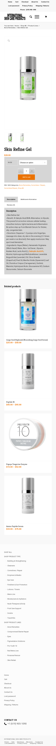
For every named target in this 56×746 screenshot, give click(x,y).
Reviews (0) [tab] (11, 205)
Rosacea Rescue (13, 655)
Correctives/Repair (10, 188)
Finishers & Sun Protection (17, 584)
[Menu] (35, 17)
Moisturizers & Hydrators (16, 599)
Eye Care (10, 580)
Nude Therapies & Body (16, 603)
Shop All (21, 188)
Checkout (7, 683)
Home (6, 675)
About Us (7, 688)
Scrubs (10, 613)
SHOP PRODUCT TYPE (12, 556)
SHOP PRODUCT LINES (12, 622)
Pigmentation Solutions (16, 641)
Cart (5, 679)
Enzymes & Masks (14, 575)
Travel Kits (11, 618)
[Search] (29, 17)
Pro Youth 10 (12, 646)
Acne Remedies (24, 185)
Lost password (13, 6)
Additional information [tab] (29, 199)
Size (10, 162)
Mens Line (11, 594)
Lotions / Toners (13, 589)
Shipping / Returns (42, 6)
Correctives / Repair (38, 185)
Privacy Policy (27, 6)
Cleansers (11, 565)
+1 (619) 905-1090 (17, 723)
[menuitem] (10, 2)
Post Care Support (14, 608)
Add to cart (26, 177)
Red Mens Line (12, 650)
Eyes (9, 636)
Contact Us (8, 692)
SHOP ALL (8, 552)
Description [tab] (11, 199)
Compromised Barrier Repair (18, 631)
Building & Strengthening (16, 561)
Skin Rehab (11, 660)
